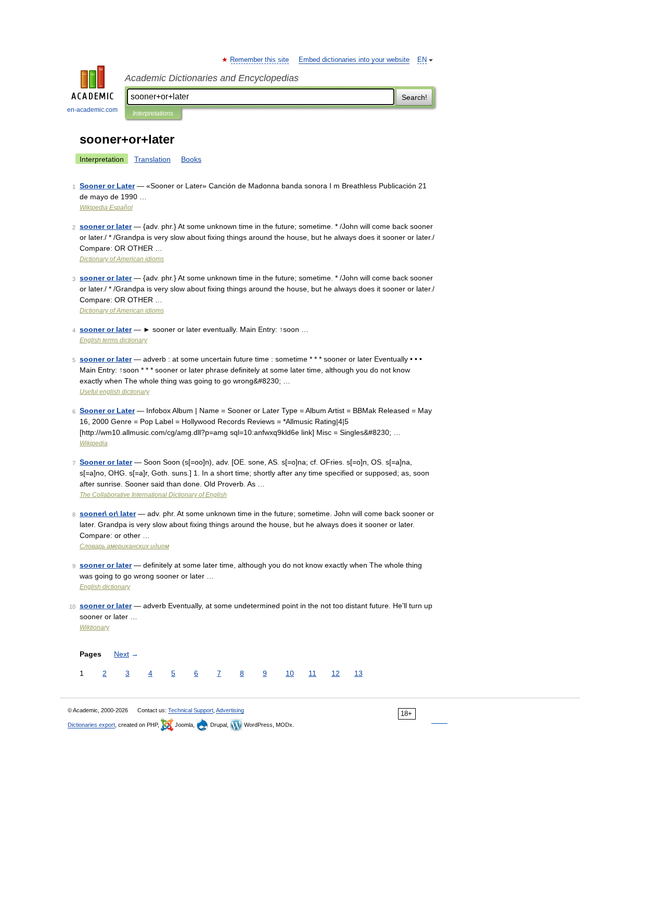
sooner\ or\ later (108, 513)
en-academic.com (92, 109)
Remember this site (260, 59)
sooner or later (106, 226)
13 (358, 673)
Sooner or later (106, 462)
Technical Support (190, 710)
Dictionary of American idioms (122, 259)
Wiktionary (94, 627)
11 (312, 673)
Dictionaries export (91, 725)
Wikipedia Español (106, 207)
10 (290, 673)
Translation (152, 159)
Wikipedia (94, 443)
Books (191, 159)
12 (335, 673)
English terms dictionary (113, 340)
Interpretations (153, 113)
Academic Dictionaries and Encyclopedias (212, 78)
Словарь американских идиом (124, 546)
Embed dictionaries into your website (354, 59)
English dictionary (105, 587)
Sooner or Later (107, 186)
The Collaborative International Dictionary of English (153, 494)
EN (422, 59)
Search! (414, 97)
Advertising (230, 710)
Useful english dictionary (114, 391)
